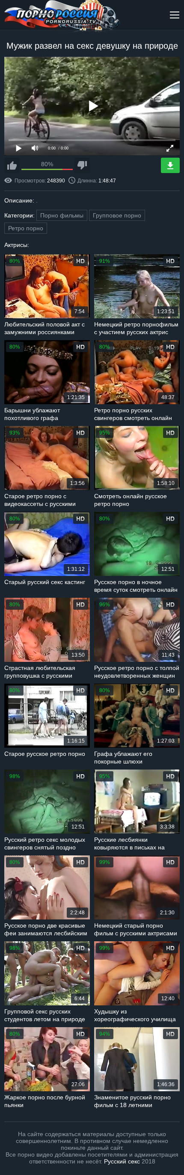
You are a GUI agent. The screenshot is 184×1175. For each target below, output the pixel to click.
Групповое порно (117, 215)
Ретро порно (25, 228)
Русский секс (122, 1161)
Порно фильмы (61, 215)
